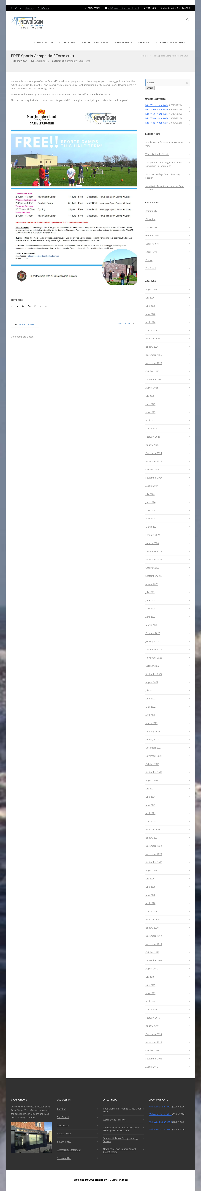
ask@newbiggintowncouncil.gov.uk (123, 8)
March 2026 (151, 330)
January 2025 (152, 445)
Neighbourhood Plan (95, 43)
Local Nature (152, 243)
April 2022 (150, 715)
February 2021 (152, 829)
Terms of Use (64, 1158)
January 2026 (152, 346)
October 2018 (152, 1050)
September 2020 (153, 862)
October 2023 (152, 567)
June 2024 (150, 502)
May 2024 (150, 510)
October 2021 (152, 764)
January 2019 (152, 1026)
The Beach (150, 268)
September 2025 (153, 379)
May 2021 (150, 805)
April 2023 (150, 616)
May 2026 (150, 314)
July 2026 (150, 297)
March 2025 (151, 428)
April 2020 (150, 903)
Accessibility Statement (171, 43)
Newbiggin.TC (42, 60)
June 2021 (150, 796)
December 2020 (153, 846)
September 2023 (153, 575)
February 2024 (152, 535)
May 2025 (150, 412)
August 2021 (151, 780)
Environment (151, 227)
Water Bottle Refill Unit (157, 154)
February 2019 (152, 1017)
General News (152, 235)
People (148, 260)
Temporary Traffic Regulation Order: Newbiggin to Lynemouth (163, 164)
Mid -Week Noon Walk (156, 105)
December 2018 (153, 1034)
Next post (124, 323)
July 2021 (150, 788)
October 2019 (152, 952)
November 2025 (153, 363)
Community (71, 60)
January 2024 (152, 543)
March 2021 (151, 821)
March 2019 (151, 1009)
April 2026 (150, 322)
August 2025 (151, 387)
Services (143, 43)
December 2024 (153, 453)
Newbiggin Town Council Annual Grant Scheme (164, 188)
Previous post (27, 324)
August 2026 (151, 289)
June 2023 (150, 600)
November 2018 (153, 1042)
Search (150, 87)
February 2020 (152, 919)
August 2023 (151, 584)
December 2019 (153, 936)
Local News (84, 60)
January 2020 (152, 927)
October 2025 (152, 371)
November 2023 (153, 559)
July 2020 (150, 878)
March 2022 (151, 723)
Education (150, 219)
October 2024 (152, 469)
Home (144, 55)
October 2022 (152, 665)
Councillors (67, 43)
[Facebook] (12, 8)
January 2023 (152, 641)
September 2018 (153, 1058)
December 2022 (153, 649)
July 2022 (150, 690)
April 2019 (150, 1001)
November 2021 (153, 756)
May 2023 (150, 608)
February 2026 (152, 338)
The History (63, 1125)
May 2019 (150, 993)
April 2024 (150, 518)
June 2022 (150, 698)
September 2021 (153, 772)
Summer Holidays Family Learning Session (162, 176)
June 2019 (150, 985)
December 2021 (153, 747)
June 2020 (150, 886)
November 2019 (153, 944)
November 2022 (153, 657)
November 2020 (153, 854)
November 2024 (153, 461)
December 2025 (153, 355)
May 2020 (150, 895)
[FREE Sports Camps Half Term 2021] (12, 306)
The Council (63, 1117)
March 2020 (151, 911)
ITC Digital (112, 1179)
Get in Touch (43, 8)
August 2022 (151, 682)
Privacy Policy (64, 1141)
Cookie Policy (64, 1133)
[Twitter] (16, 8)
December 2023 (153, 551)
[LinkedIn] (21, 8)
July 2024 (150, 494)
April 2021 (150, 813)
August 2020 (151, 870)
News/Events (123, 43)
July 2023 (150, 592)
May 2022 (150, 706)
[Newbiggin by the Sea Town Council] (27, 23)
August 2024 (151, 485)
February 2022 (152, 731)
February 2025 (152, 436)
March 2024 (151, 526)
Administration (43, 43)
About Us (29, 8)
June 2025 (150, 404)
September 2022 (153, 674)
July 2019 (150, 976)
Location (61, 1109)
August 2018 (151, 1066)
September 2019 (153, 960)
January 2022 (152, 739)
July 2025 (150, 395)
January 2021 (152, 837)
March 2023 (151, 625)
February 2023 (152, 633)
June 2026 (150, 305)
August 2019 (151, 968)
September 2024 (153, 477)
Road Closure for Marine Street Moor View (164, 144)
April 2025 (150, 420)
